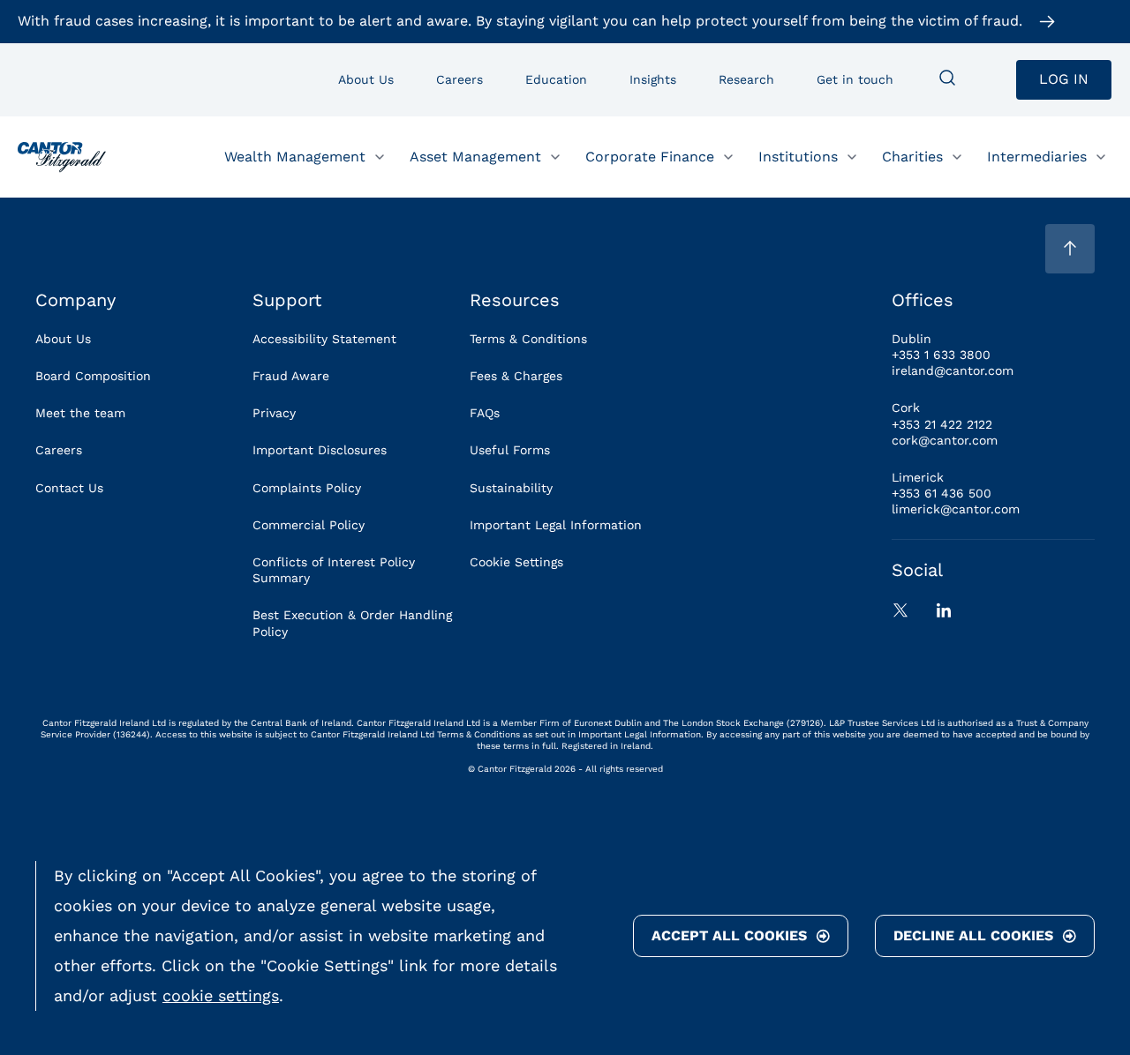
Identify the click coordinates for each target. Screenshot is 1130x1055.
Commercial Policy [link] (308, 525)
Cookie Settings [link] (516, 562)
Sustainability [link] (511, 488)
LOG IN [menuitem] (1064, 79)
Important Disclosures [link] (319, 450)
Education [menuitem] (556, 79)
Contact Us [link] (69, 488)
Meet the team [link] (80, 413)
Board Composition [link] (93, 376)
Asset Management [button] (475, 155)
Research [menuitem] (746, 79)
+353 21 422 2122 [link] (942, 424)
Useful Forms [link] (510, 450)
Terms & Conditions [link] (528, 339)
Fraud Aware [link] (290, 376)
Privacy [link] (274, 413)
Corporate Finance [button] (649, 155)
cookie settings (220, 995)
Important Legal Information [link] (556, 525)
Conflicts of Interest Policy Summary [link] (333, 570)
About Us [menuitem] (366, 79)
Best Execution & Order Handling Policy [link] (352, 623)
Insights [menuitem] (652, 79)
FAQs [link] (485, 413)
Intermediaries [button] (1037, 155)
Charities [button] (912, 155)
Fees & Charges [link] (516, 376)
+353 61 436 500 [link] (941, 493)
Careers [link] (58, 450)
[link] (62, 157)
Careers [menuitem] (459, 79)
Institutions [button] (798, 155)
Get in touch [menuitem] (855, 79)
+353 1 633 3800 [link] (941, 355)
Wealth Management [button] (294, 155)
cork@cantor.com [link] (945, 440)
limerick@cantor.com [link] (956, 509)
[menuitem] (947, 79)
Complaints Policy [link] (306, 488)
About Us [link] (63, 339)
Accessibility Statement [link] (324, 339)
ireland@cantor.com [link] (952, 370)
